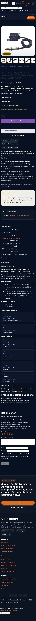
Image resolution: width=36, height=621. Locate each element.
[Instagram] (25, 595)
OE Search (24, 3)
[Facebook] (20, 595)
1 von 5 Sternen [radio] (2, 434)
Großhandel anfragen (10, 131)
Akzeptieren (31, 17)
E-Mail (4, 451)
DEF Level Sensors (7, 548)
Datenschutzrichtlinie (31, 14)
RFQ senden (13, 610)
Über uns (4, 568)
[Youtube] (15, 595)
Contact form (5, 585)
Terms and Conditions (8, 571)
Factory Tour (5, 559)
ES (20, 3)
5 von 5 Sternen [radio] (12, 434)
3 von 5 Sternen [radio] (7, 434)
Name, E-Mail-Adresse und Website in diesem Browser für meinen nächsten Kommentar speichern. (16, 456)
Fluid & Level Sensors (8, 545)
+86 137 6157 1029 (7, 582)
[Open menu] (33, 3)
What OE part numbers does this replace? (16, 400)
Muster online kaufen (25, 10)
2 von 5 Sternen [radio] (5, 434)
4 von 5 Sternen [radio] (10, 434)
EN (16, 3)
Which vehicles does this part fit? (13, 398)
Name (3, 448)
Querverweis (5, 10)
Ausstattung (5, 262)
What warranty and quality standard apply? (16, 403)
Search (19, 7)
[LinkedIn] (11, 595)
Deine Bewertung (7, 432)
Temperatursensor (7, 551)
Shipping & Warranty (7, 266)
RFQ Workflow (14, 10)
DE (18, 3)
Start (2, 66)
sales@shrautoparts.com (9, 579)
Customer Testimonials (8, 565)
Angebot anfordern (20, 389)
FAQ (2, 588)
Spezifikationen (6, 226)
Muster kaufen (4, 610)
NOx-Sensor (25, 215)
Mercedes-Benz (9, 66)
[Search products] (13, 3)
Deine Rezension (7, 438)
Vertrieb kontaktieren (18, 135)
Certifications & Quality (8, 562)
